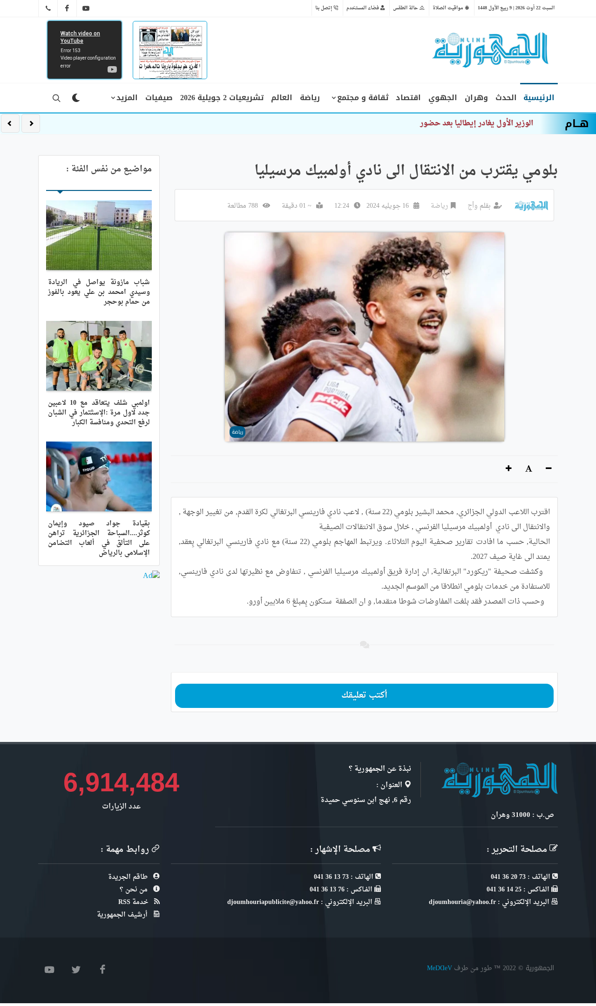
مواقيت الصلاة (449, 8)
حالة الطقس (406, 8)
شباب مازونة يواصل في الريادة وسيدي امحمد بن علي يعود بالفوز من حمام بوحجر (99, 292)
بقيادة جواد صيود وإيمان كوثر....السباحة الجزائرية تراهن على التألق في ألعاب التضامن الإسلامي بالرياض (99, 538)
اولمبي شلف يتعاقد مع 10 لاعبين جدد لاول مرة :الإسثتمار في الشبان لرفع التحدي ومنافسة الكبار (99, 413)
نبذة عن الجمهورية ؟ (380, 769)
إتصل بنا (324, 8)
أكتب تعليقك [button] (364, 695)
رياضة (439, 206)
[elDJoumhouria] (86, 8)
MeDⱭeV (439, 968)
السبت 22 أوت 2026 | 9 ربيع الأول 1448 (516, 8)
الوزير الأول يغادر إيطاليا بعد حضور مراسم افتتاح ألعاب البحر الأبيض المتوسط (408, 123)
